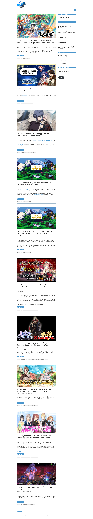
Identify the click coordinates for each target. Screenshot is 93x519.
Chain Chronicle (23, 103)
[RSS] (63, 17)
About (67, 4)
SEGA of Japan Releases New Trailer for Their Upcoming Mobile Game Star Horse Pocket (34, 437)
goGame (28, 103)
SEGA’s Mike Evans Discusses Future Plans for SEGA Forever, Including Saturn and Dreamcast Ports (35, 233)
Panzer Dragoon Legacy (62, 55)
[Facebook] (59, 17)
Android (18, 58)
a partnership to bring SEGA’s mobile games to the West (42, 140)
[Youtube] (70, 17)
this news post (20, 296)
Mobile (24, 58)
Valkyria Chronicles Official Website (64, 60)
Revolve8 (28, 58)
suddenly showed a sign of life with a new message (41, 145)
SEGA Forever (29, 201)
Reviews (62, 4)
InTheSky (19, 289)
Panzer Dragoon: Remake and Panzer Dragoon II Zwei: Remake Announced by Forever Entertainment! (66, 26)
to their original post (25, 95)
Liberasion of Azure (31, 359)
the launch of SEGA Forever (25, 189)
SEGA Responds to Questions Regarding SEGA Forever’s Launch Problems (35, 184)
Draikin (19, 186)
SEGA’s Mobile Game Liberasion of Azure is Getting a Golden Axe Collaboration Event (33, 344)
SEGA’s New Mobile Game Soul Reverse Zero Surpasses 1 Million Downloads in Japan (34, 390)
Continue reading (20, 55)
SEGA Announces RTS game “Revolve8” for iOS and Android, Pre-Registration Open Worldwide (35, 42)
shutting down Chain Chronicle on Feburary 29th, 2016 (43, 143)
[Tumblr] (67, 17)
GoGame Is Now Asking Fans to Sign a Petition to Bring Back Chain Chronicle (36, 90)
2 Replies (28, 237)
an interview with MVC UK (34, 244)
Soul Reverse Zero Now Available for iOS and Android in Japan (34, 488)
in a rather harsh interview (38, 194)
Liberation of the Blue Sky (39, 359)
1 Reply (28, 186)
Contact (73, 4)
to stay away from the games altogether (43, 191)
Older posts (19, 511)
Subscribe (61, 77)
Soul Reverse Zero (35, 310)
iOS (21, 58)
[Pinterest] (68, 17)
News (57, 4)
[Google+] (65, 17)
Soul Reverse (29, 310)
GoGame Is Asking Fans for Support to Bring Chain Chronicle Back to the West (34, 135)
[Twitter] (61, 17)
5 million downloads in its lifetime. (35, 399)
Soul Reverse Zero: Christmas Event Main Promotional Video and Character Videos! (33, 286)
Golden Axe (23, 359)
